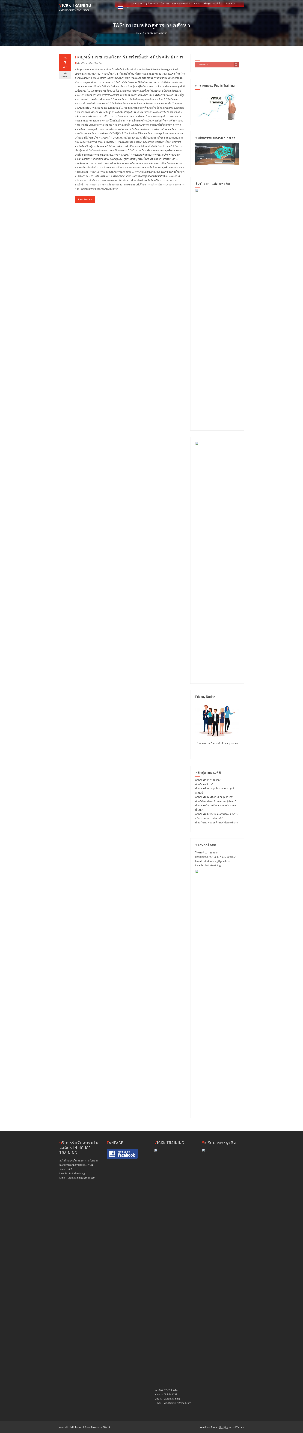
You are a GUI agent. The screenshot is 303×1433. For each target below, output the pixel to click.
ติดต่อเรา (230, 3)
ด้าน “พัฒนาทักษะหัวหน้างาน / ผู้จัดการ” (215, 801)
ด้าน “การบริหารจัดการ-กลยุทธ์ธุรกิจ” (214, 796)
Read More (84, 199)
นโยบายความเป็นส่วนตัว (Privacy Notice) (217, 743)
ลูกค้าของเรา (151, 3)
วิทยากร (165, 3)
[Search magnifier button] (236, 64)
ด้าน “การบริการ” (204, 784)
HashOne (223, 1427)
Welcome (137, 3)
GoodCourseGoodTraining (89, 63)
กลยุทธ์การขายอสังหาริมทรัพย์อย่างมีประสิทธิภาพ (129, 57)
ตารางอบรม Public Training (186, 3)
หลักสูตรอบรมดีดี (211, 3)
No (65, 74)
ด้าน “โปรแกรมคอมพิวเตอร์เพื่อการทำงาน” (217, 822)
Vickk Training (75, 5)
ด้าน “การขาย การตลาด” (207, 779)
